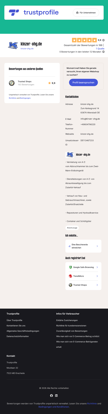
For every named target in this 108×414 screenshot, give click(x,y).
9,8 (101, 40)
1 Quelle (100, 48)
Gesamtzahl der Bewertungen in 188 (83, 45)
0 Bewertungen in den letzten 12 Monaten (80, 51)
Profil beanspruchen (83, 82)
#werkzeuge (72, 228)
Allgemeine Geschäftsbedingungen (23, 331)
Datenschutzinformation (18, 336)
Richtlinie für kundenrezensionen (71, 325)
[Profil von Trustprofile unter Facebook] (51, 395)
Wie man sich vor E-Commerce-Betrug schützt (77, 336)
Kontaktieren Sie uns (16, 325)
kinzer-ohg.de (27, 48)
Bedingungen (25, 98)
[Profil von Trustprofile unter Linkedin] (56, 395)
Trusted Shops (25, 81)
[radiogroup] (84, 40)
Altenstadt (92, 112)
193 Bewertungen (26, 84)
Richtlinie (12, 98)
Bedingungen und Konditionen (54, 406)
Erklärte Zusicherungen (67, 320)
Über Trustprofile (14, 320)
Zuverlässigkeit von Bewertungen (71, 331)
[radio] (74, 40)
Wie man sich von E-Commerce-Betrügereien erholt (77, 344)
